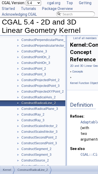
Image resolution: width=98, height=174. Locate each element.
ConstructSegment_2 (36, 149)
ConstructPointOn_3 (35, 63)
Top (69, 3)
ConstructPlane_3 (34, 51)
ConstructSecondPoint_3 (39, 143)
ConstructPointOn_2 (35, 57)
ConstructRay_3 (32, 120)
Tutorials (28, 9)
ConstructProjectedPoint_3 (40, 86)
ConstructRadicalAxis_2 (38, 97)
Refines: (77, 116)
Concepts (77, 71)
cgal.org (53, 3)
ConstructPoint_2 (33, 68)
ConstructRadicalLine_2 (38, 103)
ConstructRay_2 (32, 114)
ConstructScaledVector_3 (39, 132)
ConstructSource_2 (35, 160)
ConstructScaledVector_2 (39, 126)
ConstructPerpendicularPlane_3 (44, 40)
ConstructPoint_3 (33, 74)
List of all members (85, 38)
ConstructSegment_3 (36, 155)
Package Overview (57, 9)
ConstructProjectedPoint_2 (40, 80)
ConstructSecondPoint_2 (39, 137)
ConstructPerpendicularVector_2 (44, 45)
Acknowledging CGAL (19, 14)
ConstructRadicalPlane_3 (39, 109)
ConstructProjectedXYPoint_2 (42, 91)
